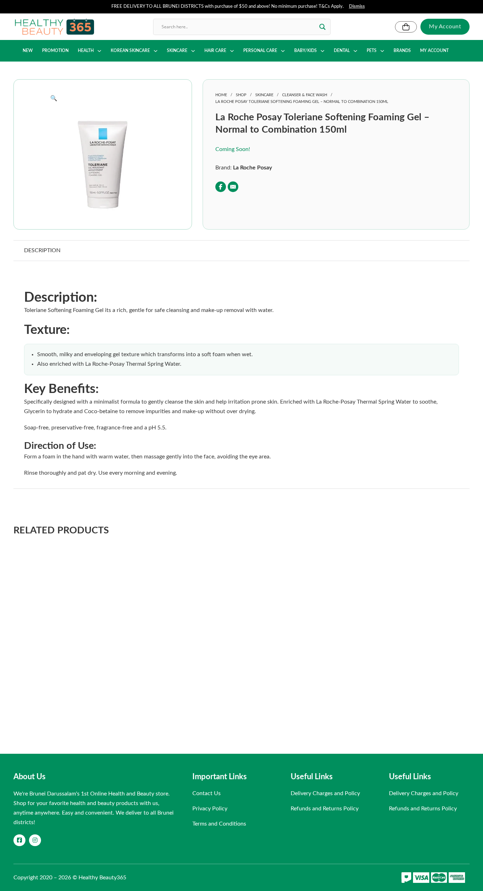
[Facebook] (220, 186)
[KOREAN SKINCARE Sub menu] (155, 51)
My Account (445, 26)
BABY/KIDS (305, 50)
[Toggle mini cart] (405, 26)
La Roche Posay (252, 167)
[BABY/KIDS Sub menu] (322, 51)
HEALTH (86, 50)
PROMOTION (55, 50)
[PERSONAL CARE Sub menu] (283, 51)
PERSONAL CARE (260, 50)
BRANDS (402, 50)
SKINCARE (177, 50)
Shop (241, 95)
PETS (372, 50)
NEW (28, 50)
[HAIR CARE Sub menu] (232, 51)
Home (221, 95)
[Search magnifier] (322, 27)
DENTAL (342, 50)
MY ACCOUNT (434, 50)
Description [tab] (42, 250)
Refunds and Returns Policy (325, 808)
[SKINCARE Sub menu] (193, 51)
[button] (102, 98)
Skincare (264, 95)
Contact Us (206, 793)
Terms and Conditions (219, 824)
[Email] (233, 186)
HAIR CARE (215, 50)
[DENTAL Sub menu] (355, 51)
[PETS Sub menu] (382, 51)
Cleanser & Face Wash (304, 95)
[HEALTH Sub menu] (99, 51)
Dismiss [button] (357, 6)
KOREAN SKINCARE (130, 50)
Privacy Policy (209, 808)
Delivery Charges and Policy (325, 793)
